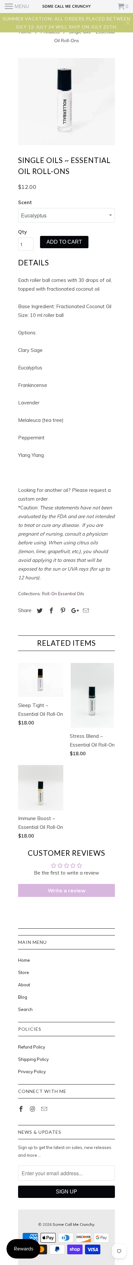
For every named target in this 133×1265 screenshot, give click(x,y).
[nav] (17, 6)
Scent (25, 202)
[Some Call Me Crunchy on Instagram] (33, 1109)
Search (25, 1009)
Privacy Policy (32, 1071)
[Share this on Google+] (73, 610)
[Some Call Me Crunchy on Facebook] (21, 1109)
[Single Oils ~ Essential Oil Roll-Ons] (66, 101)
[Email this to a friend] (85, 610)
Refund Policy (31, 1047)
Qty (22, 232)
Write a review (67, 890)
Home (24, 960)
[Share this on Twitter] (39, 610)
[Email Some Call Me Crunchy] (44, 1109)
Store (23, 972)
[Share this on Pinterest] (62, 610)
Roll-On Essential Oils (63, 593)
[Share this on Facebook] (50, 610)
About (24, 984)
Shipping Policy (33, 1059)
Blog (22, 997)
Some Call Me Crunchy (73, 1224)
